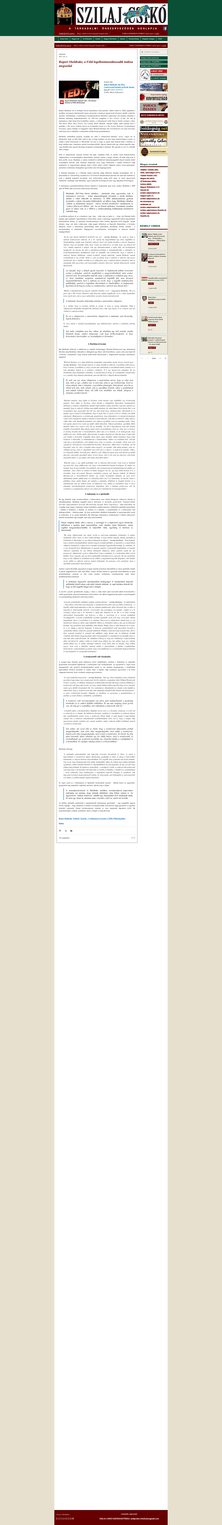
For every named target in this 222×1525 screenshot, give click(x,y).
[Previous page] (147, 358)
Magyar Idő (152, 325)
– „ (84, 33)
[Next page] (160, 358)
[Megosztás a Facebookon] (60, 831)
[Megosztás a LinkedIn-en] (71, 831)
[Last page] (165, 358)
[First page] (142, 358)
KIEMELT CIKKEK (153, 244)
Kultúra (61, 823)
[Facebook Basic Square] (165, 28)
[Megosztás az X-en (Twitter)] (66, 831)
